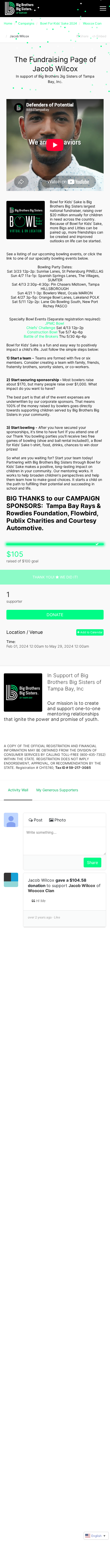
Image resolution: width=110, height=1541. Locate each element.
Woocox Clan (41, 890)
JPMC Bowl (54, 323)
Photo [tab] (60, 819)
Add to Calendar (91, 632)
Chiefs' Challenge (40, 327)
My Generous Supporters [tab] (57, 790)
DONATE (55, 614)
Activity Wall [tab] (18, 790)
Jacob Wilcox (82, 885)
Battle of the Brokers (41, 336)
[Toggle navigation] (103, 8)
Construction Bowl (42, 332)
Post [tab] (38, 819)
